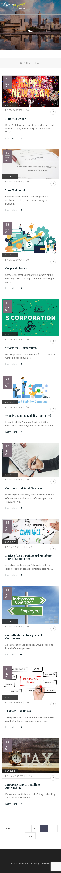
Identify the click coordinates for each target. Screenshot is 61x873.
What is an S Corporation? (21, 348)
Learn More (11, 138)
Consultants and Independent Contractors (23, 636)
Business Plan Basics (18, 711)
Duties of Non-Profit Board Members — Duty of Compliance (29, 557)
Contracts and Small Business (23, 488)
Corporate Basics (16, 268)
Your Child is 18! (15, 190)
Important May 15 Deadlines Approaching (22, 786)
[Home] (21, 63)
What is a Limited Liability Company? (28, 415)
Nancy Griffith (15, 547)
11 (54, 828)
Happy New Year (15, 118)
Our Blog (10, 105)
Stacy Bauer (14, 110)
